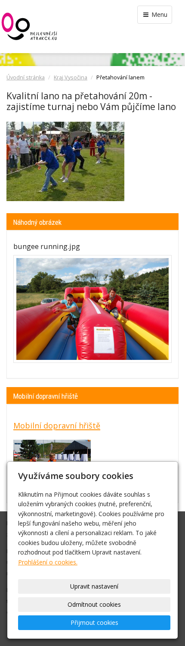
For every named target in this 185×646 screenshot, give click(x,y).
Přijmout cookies (94, 622)
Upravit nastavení (94, 586)
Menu (158, 14)
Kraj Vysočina (70, 77)
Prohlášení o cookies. (47, 562)
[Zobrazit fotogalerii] (92, 309)
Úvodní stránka (25, 77)
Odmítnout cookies (94, 604)
